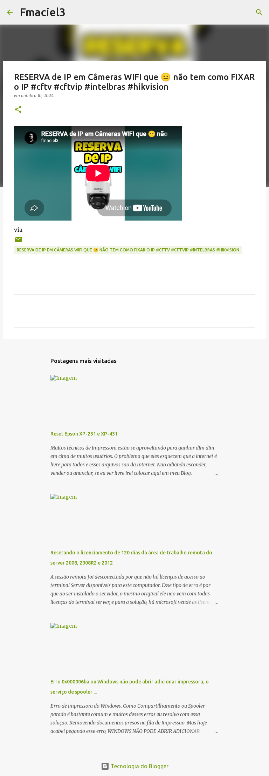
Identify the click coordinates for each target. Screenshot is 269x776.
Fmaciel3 (42, 12)
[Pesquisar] (75, 12)
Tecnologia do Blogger (138, 766)
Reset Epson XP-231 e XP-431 (84, 434)
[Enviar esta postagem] (18, 242)
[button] (18, 110)
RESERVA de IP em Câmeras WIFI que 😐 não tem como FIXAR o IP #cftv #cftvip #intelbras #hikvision (128, 250)
